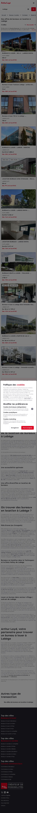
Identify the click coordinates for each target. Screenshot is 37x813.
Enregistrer (15, 428)
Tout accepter (27, 428)
